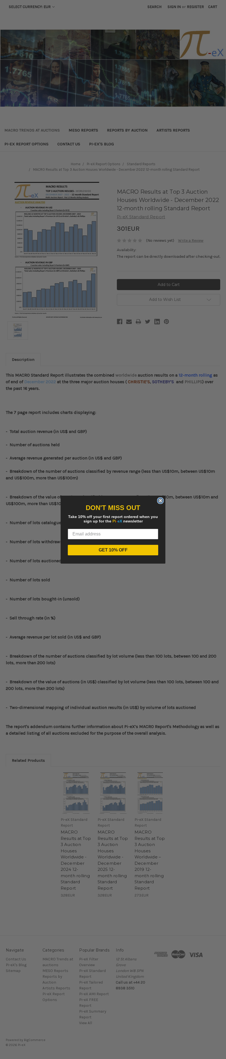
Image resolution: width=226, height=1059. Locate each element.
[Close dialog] (160, 500)
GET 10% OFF (113, 550)
